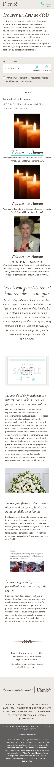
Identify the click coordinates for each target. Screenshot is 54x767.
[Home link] (10, 4)
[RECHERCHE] (46, 67)
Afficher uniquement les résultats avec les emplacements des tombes (27, 79)
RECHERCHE (10, 61)
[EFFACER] (36, 67)
